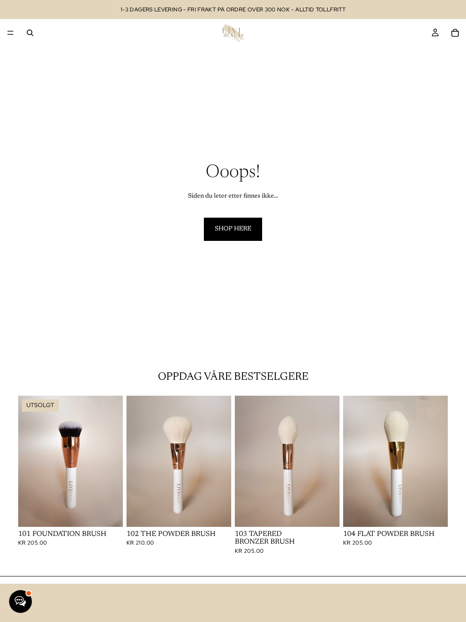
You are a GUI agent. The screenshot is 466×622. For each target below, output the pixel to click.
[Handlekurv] (455, 33)
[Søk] (30, 33)
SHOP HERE (233, 229)
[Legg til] (217, 513)
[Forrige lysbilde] (28, 461)
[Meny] (10, 32)
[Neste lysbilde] (113, 461)
